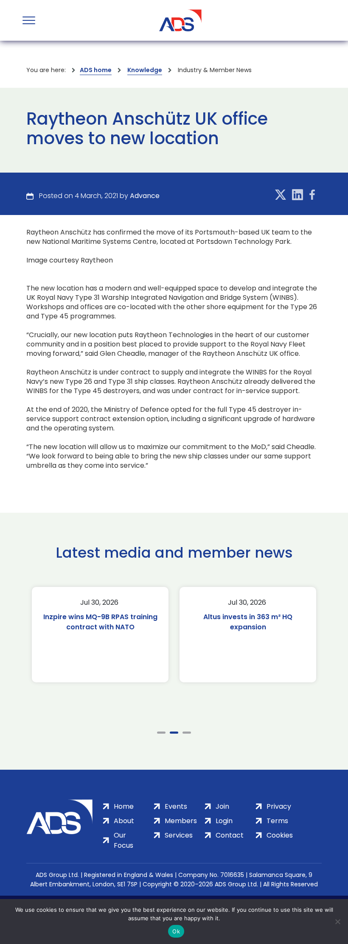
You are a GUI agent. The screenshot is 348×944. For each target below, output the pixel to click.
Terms (277, 821)
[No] (337, 921)
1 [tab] (161, 733)
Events (176, 806)
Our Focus (123, 840)
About (124, 821)
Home (124, 806)
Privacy (279, 806)
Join (222, 806)
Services (179, 835)
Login (224, 821)
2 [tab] (174, 733)
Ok (176, 931)
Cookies (280, 835)
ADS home (96, 70)
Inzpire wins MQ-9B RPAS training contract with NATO (100, 622)
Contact (230, 835)
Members (181, 821)
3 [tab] (186, 733)
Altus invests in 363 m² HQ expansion (247, 622)
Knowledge (144, 70)
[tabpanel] (100, 634)
